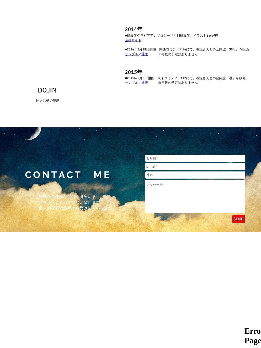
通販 (144, 54)
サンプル (131, 54)
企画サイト (133, 40)
